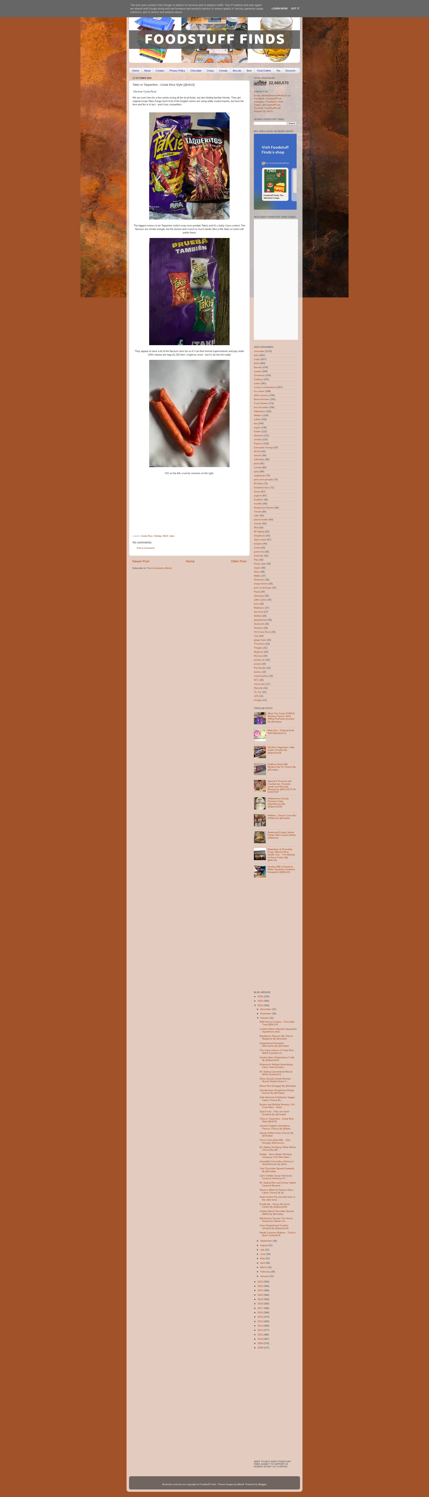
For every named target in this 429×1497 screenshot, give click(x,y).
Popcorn (258, 443)
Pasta (257, 591)
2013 (261, 1326)
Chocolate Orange (263, 447)
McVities (258, 483)
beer (256, 355)
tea (255, 423)
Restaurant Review (264, 507)
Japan (257, 568)
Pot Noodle (260, 668)
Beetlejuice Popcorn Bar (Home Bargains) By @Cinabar (276, 1037)
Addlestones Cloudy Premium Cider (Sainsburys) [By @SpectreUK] (278, 802)
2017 (261, 1308)
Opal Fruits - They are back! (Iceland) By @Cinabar (274, 1113)
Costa (257, 547)
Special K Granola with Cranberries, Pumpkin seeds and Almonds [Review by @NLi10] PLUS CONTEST (282, 786)
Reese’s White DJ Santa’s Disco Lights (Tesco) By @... (276, 1191)
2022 (261, 1286)
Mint (256, 527)
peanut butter (261, 519)
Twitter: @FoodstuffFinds (267, 105)
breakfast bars (261, 487)
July (262, 1249)
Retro (257, 572)
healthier (258, 499)
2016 (261, 1312)
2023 (261, 1281)
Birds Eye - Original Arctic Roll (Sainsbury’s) (281, 731)
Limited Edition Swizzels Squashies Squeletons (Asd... (278, 1030)
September (266, 1241)
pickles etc (259, 660)
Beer (249, 70)
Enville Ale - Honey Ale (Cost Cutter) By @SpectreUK (275, 1205)
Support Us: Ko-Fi (263, 111)
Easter (257, 431)
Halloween (259, 411)
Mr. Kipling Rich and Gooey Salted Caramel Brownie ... (278, 1184)
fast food (258, 612)
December (266, 1009)
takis (172, 536)
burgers (258, 543)
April (263, 1263)
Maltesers (259, 608)
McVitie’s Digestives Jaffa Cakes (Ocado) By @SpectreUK (281, 750)
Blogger (262, 1484)
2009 (261, 1343)
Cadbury (258, 379)
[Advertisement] (183, 512)
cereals (258, 439)
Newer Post (140, 561)
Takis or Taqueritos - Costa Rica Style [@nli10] (277, 1120)
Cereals (223, 70)
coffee (257, 419)
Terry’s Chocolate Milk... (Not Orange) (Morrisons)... (275, 1141)
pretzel (257, 664)
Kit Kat (257, 451)
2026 (261, 996)
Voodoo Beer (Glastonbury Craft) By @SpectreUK (277, 1058)
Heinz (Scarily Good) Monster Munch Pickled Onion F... (275, 1080)
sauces (257, 455)
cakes (257, 383)
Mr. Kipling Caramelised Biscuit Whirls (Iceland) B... (276, 1073)
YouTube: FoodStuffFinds (267, 108)
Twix (256, 636)
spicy (256, 471)
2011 (260, 1334)
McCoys (258, 656)
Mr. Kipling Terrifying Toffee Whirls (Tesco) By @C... (278, 1148)
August (264, 1245)
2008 (261, 1347)
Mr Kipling (259, 531)
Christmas (259, 375)
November (266, 1013)
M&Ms (257, 576)
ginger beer (260, 640)
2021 (261, 1290)
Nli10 (165, 536)
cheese (258, 523)
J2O (256, 696)
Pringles (258, 648)
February (265, 1271)
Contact (160, 70)
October (264, 1018)
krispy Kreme (261, 583)
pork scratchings (262, 587)
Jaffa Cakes (260, 600)
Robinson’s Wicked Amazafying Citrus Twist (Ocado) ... (276, 1065)
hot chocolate (261, 407)
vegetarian (259, 475)
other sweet (260, 539)
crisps (257, 359)
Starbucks (259, 579)
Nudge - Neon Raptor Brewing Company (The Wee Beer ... (276, 1155)
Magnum (258, 652)
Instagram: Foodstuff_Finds (268, 101)
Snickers (258, 628)
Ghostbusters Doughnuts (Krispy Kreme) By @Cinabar (277, 1091)
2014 (261, 1321)
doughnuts (259, 535)
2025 (261, 1001)
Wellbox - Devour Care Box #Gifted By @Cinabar (282, 816)
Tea (278, 70)
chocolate (259, 351)
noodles (258, 503)
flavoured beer (261, 399)
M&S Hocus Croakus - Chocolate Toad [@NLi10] (277, 1023)
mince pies (259, 684)
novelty (257, 467)
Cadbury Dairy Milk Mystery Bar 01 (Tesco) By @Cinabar (282, 767)
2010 (261, 1339)
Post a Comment (146, 548)
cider (256, 515)
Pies (256, 560)
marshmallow (261, 676)
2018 (261, 1303)
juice (256, 604)
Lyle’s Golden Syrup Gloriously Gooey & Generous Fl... (276, 1177)
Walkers (258, 415)
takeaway (259, 596)
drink (256, 363)
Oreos (257, 491)
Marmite (258, 688)
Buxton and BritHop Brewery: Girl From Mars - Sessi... (277, 1105)
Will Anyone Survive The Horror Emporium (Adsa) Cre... (276, 1219)
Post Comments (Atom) (159, 568)
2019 (261, 1299)
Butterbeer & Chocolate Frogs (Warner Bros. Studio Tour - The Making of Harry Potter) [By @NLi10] (281, 854)
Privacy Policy (177, 70)
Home (135, 70)
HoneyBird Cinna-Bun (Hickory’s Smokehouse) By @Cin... (277, 1162)
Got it (295, 8)
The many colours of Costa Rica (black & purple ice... (277, 1051)
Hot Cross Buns (262, 632)
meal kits (258, 555)
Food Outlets (264, 70)
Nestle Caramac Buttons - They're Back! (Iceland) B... (278, 1234)
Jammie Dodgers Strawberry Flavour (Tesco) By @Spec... (276, 1127)
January (264, 1276)
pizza (256, 463)
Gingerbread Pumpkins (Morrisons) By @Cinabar (274, 1044)
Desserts (290, 70)
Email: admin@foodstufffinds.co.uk (272, 95)
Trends (257, 511)
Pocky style (260, 564)
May (262, 1258)
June (263, 1254)
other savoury (261, 395)
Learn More (280, 8)
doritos (257, 672)
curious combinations (265, 387)
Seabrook (259, 624)
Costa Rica (146, 536)
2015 (261, 1317)
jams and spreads (263, 479)
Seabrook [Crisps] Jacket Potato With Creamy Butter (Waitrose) (282, 835)
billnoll (240, 1484)
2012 (261, 1330)
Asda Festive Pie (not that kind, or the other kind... (277, 1198)
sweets (257, 371)
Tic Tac (257, 692)
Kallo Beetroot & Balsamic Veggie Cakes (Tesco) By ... (277, 1098)
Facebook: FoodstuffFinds (268, 98)
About (147, 70)
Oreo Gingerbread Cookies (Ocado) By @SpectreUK (274, 1226)
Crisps (210, 70)
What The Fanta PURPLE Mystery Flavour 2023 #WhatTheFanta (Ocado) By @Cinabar (281, 717)
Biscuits (237, 70)
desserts (258, 435)
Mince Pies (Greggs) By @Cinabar (278, 1086)
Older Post (238, 561)
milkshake (259, 459)
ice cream (259, 391)
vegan (257, 427)
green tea (259, 551)
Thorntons (259, 644)
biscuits (258, 367)
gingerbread (260, 620)
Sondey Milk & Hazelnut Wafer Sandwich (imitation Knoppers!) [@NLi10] (281, 869)
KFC (256, 680)
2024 (261, 1005)
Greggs (258, 700)
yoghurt (258, 495)
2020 (261, 1295)
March (264, 1267)
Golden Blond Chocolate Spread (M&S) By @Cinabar (277, 1212)
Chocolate (195, 70)
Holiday (158, 536)
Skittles (257, 616)
